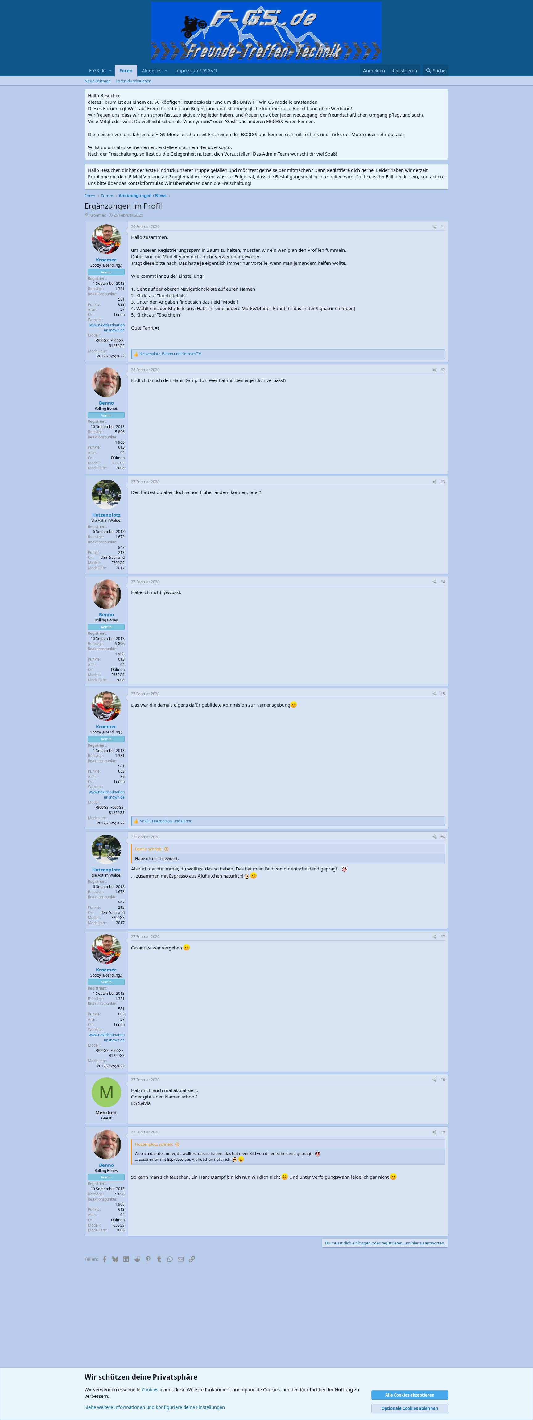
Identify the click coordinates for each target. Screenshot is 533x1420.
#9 (442, 1132)
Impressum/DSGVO (196, 70)
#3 (442, 481)
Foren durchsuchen (133, 81)
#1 (442, 226)
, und (170, 353)
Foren (126, 70)
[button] (110, 70)
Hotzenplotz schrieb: (154, 1144)
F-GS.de (97, 70)
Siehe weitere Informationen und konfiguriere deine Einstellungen (155, 1407)
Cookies (150, 1389)
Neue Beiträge (98, 81)
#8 (442, 1079)
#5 (442, 693)
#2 (442, 369)
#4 (442, 581)
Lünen (119, 314)
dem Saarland (113, 557)
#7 (442, 936)
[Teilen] (434, 226)
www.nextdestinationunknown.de (107, 327)
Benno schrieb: (148, 849)
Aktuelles (151, 70)
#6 (442, 837)
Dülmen (118, 457)
